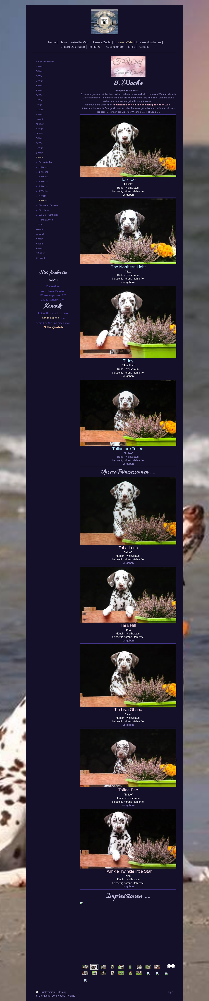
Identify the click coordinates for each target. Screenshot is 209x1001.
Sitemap (61, 992)
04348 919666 (50, 318)
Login (170, 992)
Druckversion (47, 992)
